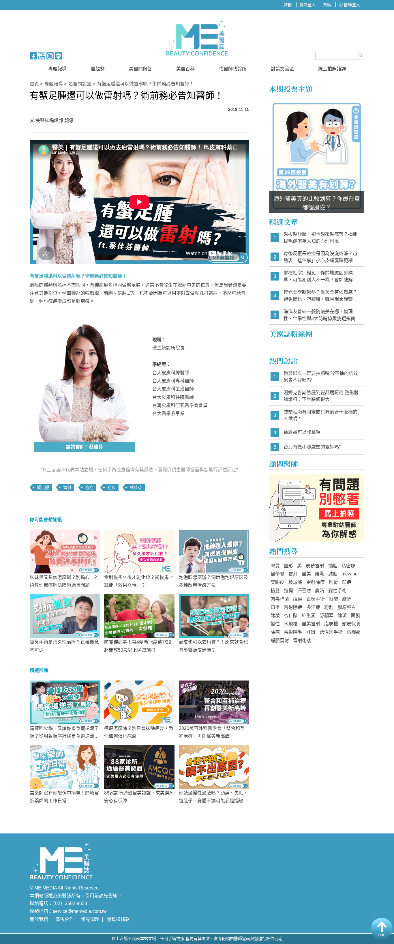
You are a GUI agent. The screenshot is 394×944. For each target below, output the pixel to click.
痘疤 (89, 487)
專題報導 (57, 68)
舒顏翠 (326, 615)
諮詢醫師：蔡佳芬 (84, 446)
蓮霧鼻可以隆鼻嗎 (302, 432)
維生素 (309, 615)
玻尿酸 (295, 582)
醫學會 (277, 573)
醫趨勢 (98, 68)
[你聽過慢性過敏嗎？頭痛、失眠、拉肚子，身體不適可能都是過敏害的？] (214, 766)
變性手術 (337, 590)
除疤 (275, 632)
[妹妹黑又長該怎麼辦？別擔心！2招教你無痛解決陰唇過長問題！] (65, 551)
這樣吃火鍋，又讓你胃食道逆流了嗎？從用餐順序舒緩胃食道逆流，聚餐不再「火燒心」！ (64, 736)
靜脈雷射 (280, 640)
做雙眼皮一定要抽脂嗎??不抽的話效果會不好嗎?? (321, 377)
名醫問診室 (79, 83)
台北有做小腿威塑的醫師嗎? (313, 446)
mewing (350, 573)
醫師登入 (351, 4)
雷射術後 (302, 640)
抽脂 (332, 565)
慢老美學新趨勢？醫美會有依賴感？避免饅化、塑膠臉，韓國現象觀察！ (320, 296)
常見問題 (90, 919)
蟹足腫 (43, 487)
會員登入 (307, 4)
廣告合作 (64, 919)
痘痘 (297, 599)
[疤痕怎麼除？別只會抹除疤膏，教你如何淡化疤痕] (139, 702)
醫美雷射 (311, 623)
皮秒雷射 (315, 565)
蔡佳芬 (136, 487)
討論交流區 (282, 68)
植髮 (275, 590)
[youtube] (41, 55)
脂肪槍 (331, 623)
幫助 (327, 4)
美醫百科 (185, 68)
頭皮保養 (351, 623)
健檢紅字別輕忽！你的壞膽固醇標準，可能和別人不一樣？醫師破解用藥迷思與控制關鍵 (320, 276)
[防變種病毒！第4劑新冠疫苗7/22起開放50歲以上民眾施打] (139, 616)
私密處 (348, 565)
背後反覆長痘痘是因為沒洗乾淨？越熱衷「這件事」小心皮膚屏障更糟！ (320, 257)
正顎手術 (315, 599)
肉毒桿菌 (280, 599)
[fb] (33, 55)
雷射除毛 (293, 632)
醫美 (306, 573)
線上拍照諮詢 (332, 68)
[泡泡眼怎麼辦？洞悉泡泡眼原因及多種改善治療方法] (214, 551)
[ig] (50, 55)
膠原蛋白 (346, 607)
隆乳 (319, 573)
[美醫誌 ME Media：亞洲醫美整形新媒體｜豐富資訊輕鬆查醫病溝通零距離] (197, 37)
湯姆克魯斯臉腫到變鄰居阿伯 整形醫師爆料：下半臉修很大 (321, 396)
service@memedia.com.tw (80, 911)
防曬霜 (354, 632)
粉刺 (328, 607)
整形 (288, 565)
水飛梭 (291, 623)
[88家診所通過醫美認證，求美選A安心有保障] (139, 766)
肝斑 (311, 632)
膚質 (275, 565)
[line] (58, 55)
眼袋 (333, 599)
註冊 (288, 4)
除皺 (275, 615)
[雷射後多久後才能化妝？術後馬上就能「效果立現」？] (139, 551)
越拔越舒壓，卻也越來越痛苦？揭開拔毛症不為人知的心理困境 (320, 238)
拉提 (288, 590)
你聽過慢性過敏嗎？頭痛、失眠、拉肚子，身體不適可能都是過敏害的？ (213, 800)
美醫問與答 (140, 68)
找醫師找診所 (233, 68)
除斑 (342, 615)
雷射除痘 (315, 582)
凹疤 (346, 582)
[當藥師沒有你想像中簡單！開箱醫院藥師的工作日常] (65, 766)
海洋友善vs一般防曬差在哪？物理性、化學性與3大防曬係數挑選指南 (319, 315)
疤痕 (112, 487)
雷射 (67, 487)
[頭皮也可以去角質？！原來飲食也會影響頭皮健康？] (214, 616)
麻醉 (346, 599)
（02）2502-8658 (70, 903)
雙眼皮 (277, 582)
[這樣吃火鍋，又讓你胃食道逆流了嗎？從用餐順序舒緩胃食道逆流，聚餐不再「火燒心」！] (65, 702)
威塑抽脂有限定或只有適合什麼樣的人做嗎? (320, 415)
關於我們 (39, 919)
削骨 (333, 582)
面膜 (355, 615)
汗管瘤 (304, 590)
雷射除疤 (293, 607)
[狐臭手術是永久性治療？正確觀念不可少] (65, 616)
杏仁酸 (291, 615)
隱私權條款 (118, 919)
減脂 (332, 573)
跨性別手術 (331, 632)
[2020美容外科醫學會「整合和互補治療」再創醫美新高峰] (214, 702)
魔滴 (319, 590)
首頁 (34, 83)
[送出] (361, 55)
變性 (275, 623)
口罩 (275, 607)
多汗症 (313, 607)
